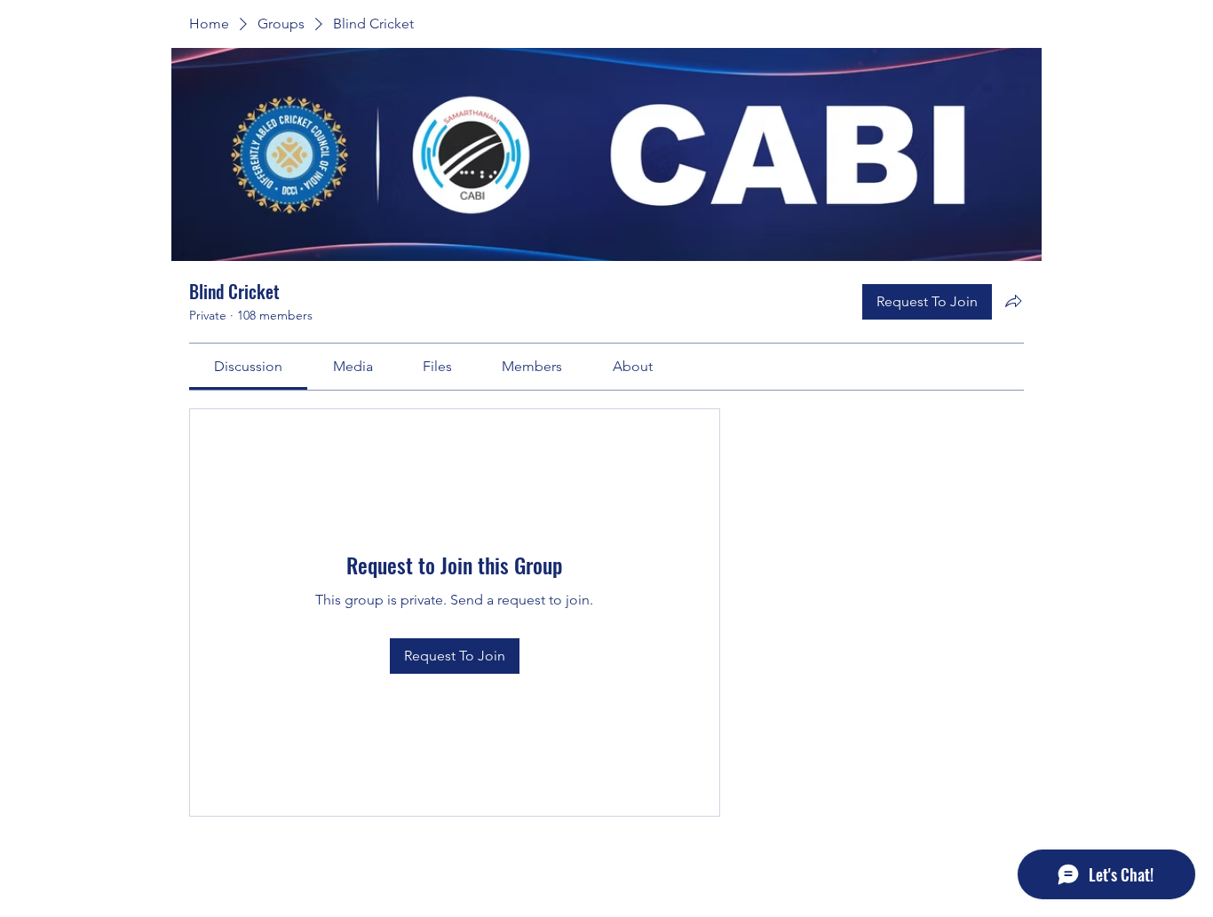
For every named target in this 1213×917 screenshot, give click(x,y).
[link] (248, 366)
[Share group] (1013, 301)
